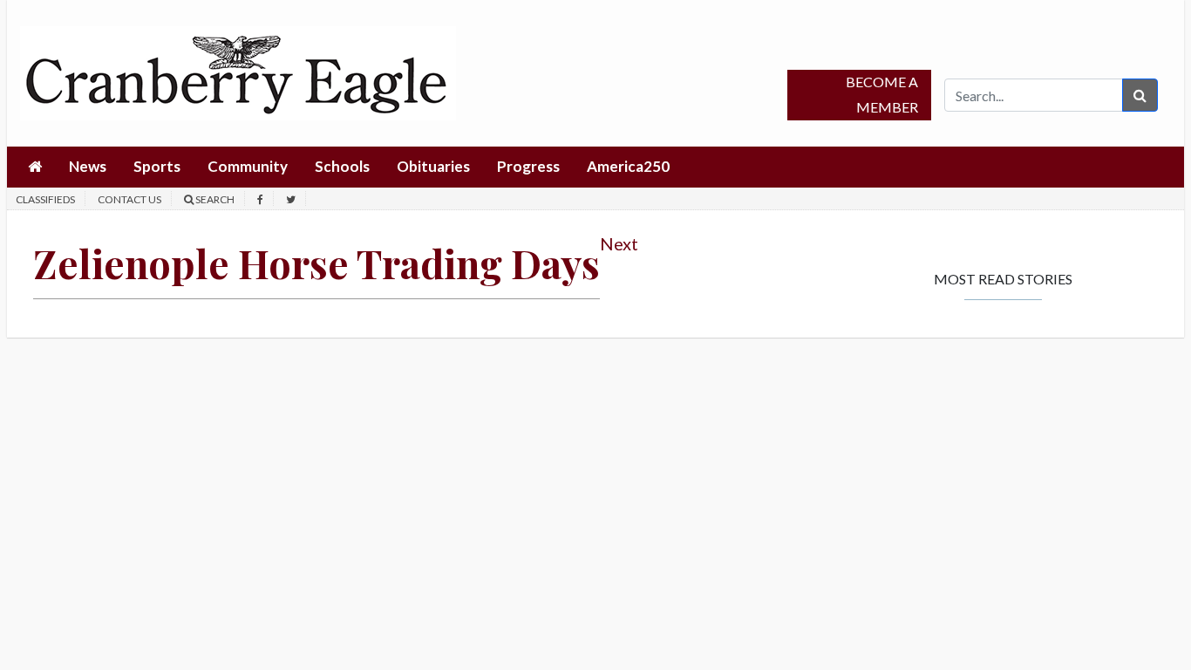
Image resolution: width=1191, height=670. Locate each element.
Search (214, 199)
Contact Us (129, 199)
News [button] (87, 166)
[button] (35, 167)
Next (619, 243)
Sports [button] (156, 166)
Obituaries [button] (433, 166)
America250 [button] (628, 166)
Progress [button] (528, 166)
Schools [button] (342, 166)
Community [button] (248, 166)
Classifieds (45, 199)
